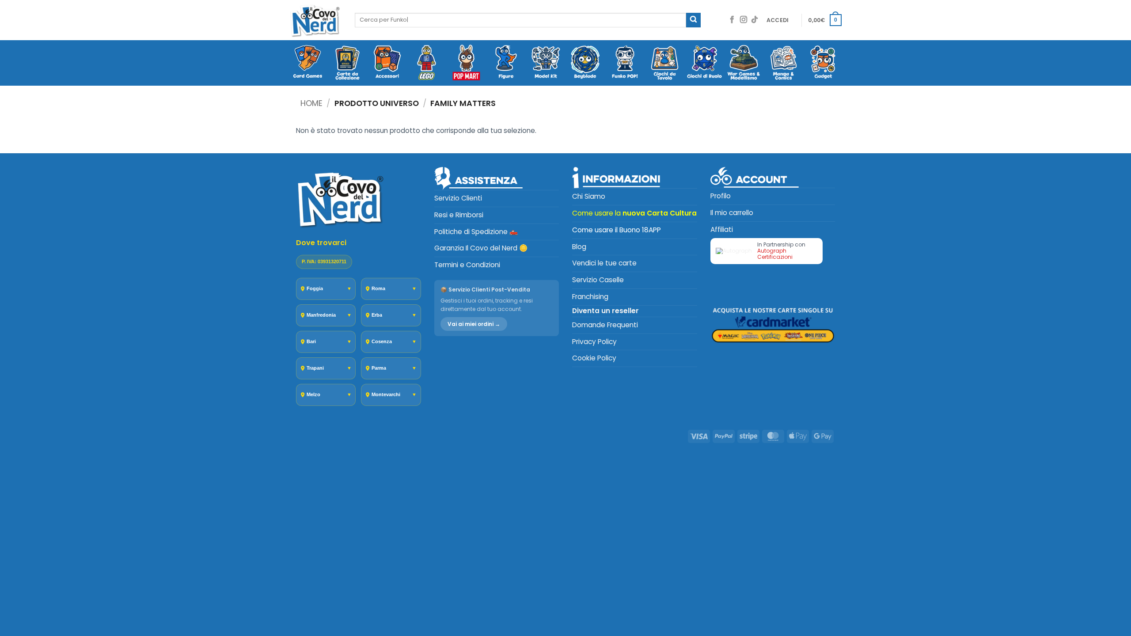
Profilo (720, 196)
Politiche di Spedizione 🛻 (476, 231)
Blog (579, 246)
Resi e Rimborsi (458, 215)
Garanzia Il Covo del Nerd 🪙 (481, 248)
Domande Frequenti (605, 324)
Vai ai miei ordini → (474, 324)
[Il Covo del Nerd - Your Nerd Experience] (315, 20)
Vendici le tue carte (604, 263)
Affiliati (721, 229)
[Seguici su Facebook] (732, 20)
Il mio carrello (731, 212)
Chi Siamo (588, 196)
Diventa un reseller (605, 310)
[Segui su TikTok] (754, 20)
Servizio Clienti (458, 198)
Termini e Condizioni (467, 264)
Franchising (590, 296)
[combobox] (520, 20)
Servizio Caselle (598, 279)
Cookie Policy (594, 358)
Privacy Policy (594, 341)
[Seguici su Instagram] (743, 20)
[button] (778, 20)
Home (311, 103)
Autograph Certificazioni (775, 254)
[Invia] (693, 20)
